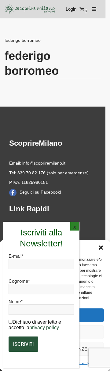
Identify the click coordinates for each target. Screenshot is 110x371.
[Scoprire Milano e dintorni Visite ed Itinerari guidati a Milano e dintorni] (31, 9)
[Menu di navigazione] (94, 9)
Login (71, 9)
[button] (101, 248)
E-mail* (16, 256)
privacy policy (44, 327)
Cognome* (19, 281)
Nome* (16, 301)
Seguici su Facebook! (40, 192)
